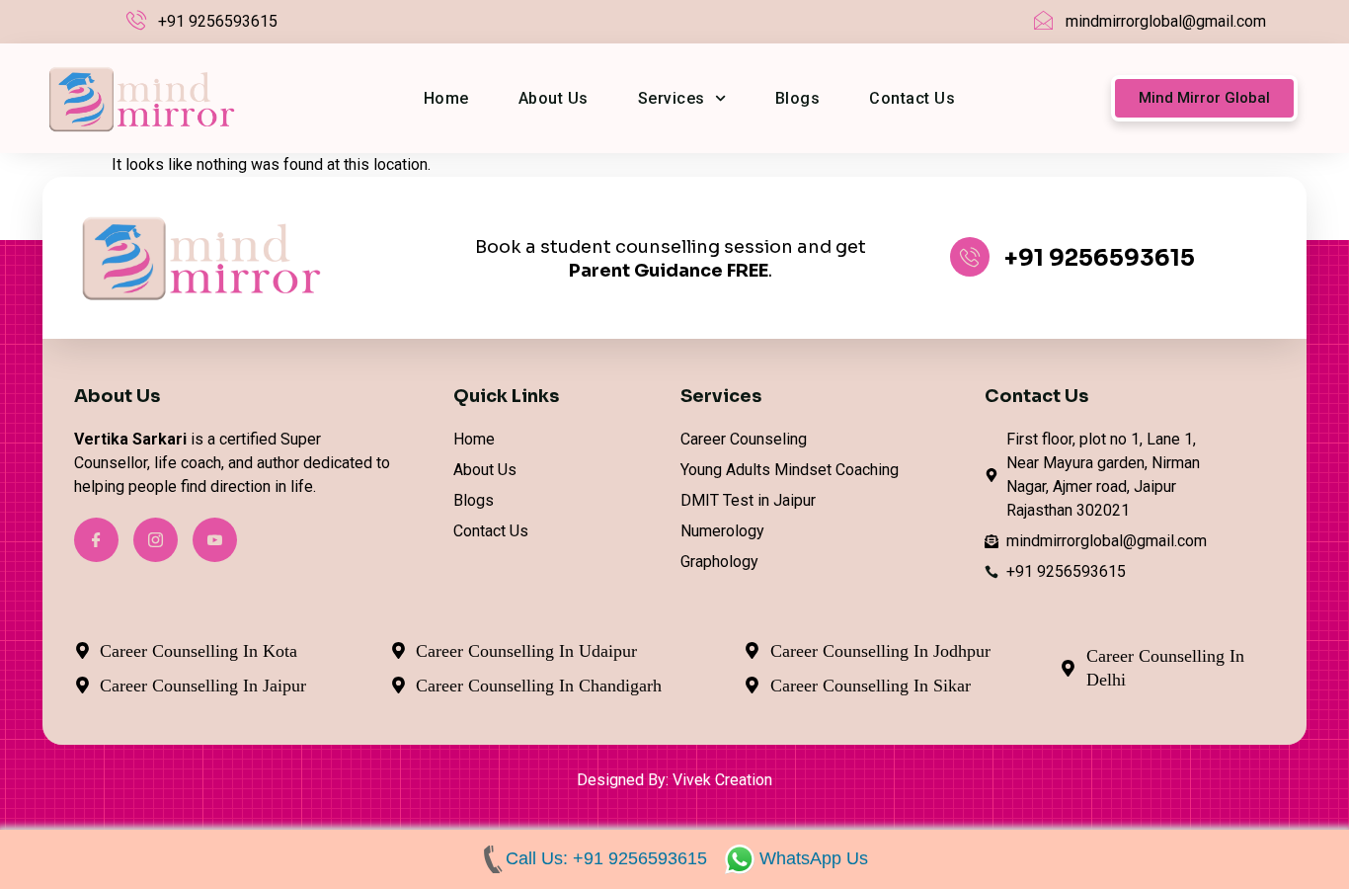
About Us (553, 98)
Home (446, 98)
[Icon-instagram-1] (155, 540)
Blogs (798, 98)
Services (671, 98)
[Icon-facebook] (96, 540)
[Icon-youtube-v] (215, 540)
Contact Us (912, 98)
